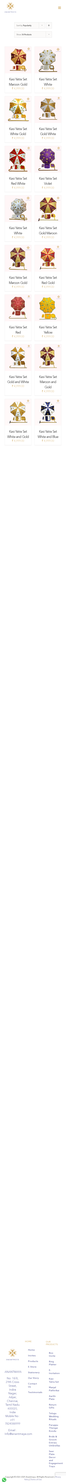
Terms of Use (36, 1479)
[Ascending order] (49, 25)
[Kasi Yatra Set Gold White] (48, 98)
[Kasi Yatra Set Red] (18, 296)
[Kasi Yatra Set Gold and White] (18, 346)
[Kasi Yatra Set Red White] (18, 147)
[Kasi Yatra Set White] (48, 48)
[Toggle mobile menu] (59, 7)
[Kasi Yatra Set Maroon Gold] (18, 48)
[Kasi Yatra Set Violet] (48, 147)
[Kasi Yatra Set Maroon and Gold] (48, 346)
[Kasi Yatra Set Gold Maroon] (48, 197)
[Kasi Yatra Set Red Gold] (48, 246)
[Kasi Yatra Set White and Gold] (18, 400)
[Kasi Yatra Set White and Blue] (48, 400)
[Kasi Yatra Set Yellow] (48, 296)
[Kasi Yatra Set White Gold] (18, 98)
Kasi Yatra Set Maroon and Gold (48, 382)
